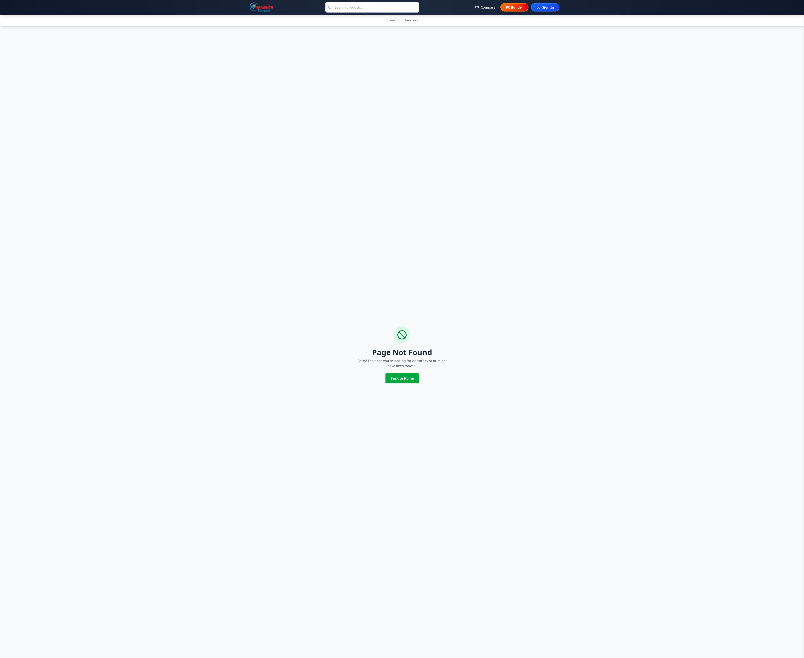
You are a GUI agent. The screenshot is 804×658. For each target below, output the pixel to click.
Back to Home (402, 378)
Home (391, 20)
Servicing (411, 20)
